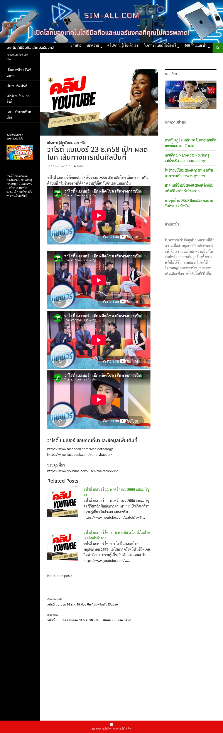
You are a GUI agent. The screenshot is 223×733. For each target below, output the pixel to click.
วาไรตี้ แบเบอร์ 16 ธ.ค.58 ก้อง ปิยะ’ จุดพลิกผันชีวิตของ (82, 602)
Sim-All (81, 166)
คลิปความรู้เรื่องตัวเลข (123, 45)
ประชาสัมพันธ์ (17, 85)
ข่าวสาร (75, 45)
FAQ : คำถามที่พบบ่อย (19, 114)
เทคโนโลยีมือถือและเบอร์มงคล (30, 48)
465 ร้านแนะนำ (195, 45)
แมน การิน (80, 142)
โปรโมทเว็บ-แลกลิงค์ (18, 99)
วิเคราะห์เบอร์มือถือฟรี (160, 45)
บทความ (93, 45)
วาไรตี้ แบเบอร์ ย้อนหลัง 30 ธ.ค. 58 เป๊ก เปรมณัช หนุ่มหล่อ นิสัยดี (89, 618)
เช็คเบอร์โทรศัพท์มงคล (19, 73)
